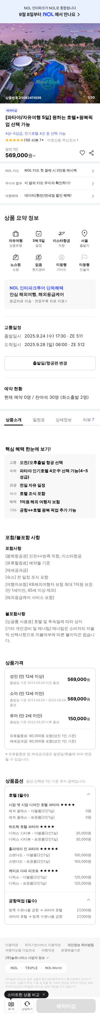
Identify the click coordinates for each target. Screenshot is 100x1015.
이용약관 (11, 945)
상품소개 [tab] (14, 419)
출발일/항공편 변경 (50, 363)
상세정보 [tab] (64, 419)
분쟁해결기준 (70, 950)
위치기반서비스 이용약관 (43, 945)
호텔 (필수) (19, 795)
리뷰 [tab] (88, 419)
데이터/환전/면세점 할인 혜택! (48, 195)
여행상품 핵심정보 (61, 140)
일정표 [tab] (39, 419)
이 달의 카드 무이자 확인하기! (47, 183)
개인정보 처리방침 (80, 945)
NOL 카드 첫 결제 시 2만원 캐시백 (51, 170)
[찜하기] (82, 153)
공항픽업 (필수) (23, 900)
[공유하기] (91, 153)
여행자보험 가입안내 (20, 950)
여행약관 (48, 950)
